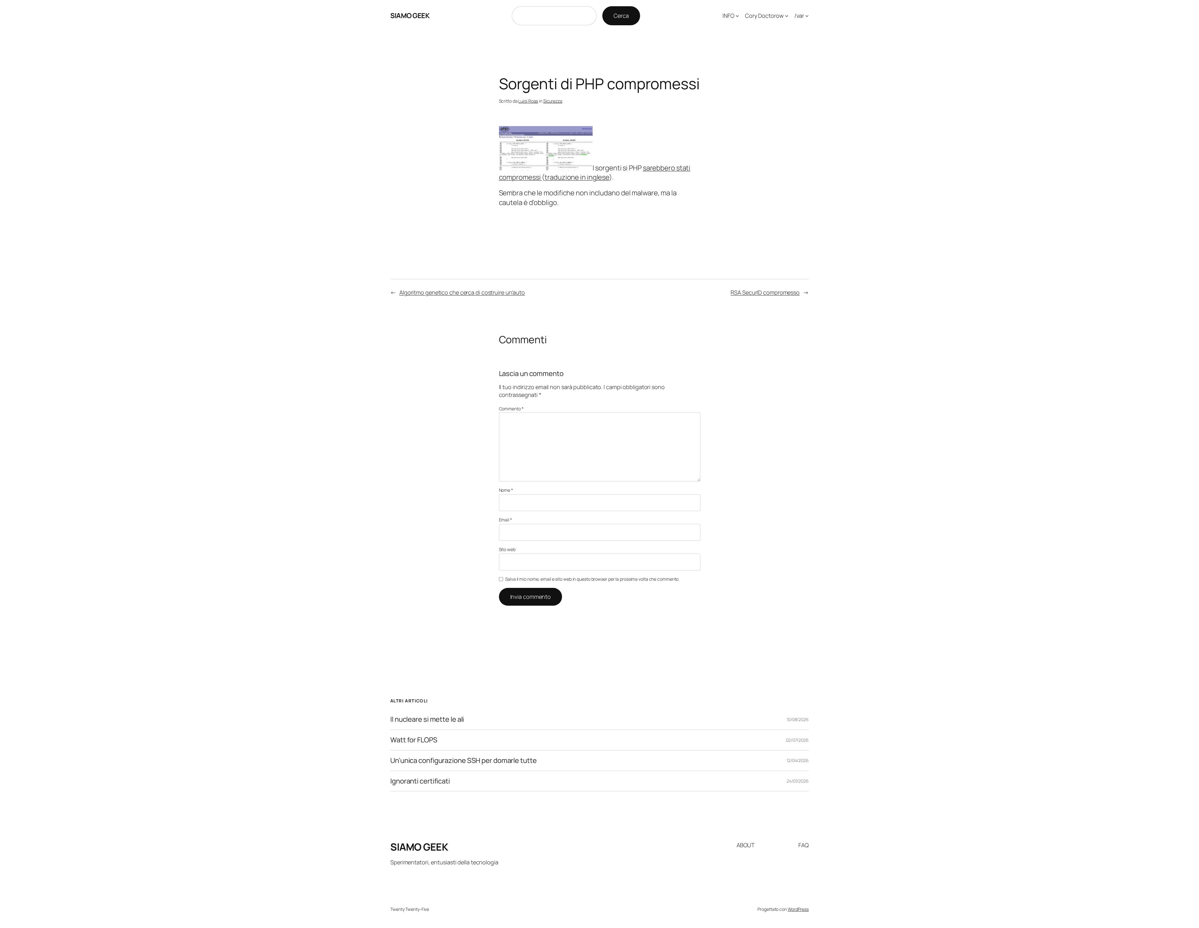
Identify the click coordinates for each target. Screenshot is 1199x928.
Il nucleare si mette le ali (427, 719)
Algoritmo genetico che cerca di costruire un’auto (462, 292)
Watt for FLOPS (413, 740)
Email (505, 520)
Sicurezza (552, 101)
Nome (506, 490)
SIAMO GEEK (409, 15)
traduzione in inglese (577, 177)
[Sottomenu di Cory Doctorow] (786, 15)
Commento (511, 409)
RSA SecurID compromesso (765, 292)
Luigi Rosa (528, 101)
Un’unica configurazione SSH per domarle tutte (463, 760)
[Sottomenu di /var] (807, 15)
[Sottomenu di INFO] (737, 15)
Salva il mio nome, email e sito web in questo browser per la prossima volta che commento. (592, 579)
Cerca (621, 15)
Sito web (507, 549)
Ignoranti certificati (420, 781)
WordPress (798, 909)
